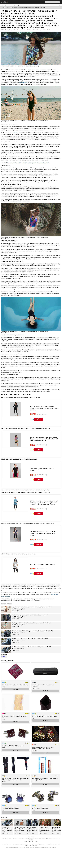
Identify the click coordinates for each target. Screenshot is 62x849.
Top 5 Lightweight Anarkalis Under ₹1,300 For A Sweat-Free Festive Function (32, 623)
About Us (4, 844)
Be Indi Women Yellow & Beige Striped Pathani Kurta (14, 716)
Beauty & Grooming (15, 5)
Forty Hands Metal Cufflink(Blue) (10, 808)
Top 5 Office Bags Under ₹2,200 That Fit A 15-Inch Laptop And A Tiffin (30, 615)
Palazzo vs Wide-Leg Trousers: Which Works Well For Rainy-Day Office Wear (32, 828)
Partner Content (28, 845)
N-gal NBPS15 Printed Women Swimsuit (42, 564)
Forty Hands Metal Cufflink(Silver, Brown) (12, 746)
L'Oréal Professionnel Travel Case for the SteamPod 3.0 (43, 685)
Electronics (25, 5)
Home (3, 7)
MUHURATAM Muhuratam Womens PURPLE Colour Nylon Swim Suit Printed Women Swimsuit (43, 533)
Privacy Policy (47, 844)
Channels (20, 844)
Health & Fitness (48, 5)
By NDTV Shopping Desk (6, 29)
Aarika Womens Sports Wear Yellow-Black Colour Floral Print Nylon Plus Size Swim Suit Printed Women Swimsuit (44, 438)
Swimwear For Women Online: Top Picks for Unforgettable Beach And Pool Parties (28, 163)
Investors (36, 844)
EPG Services (14, 844)
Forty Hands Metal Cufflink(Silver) (40, 808)
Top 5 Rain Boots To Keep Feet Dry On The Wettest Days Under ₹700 (30, 639)
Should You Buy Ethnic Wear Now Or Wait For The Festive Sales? (45, 828)
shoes (15, 132)
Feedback (31, 844)
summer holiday (23, 82)
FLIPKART (31, 841)
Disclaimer (25, 844)
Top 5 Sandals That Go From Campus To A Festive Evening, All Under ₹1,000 (32, 607)
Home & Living (57, 5)
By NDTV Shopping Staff (18, 609)
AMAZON (26, 841)
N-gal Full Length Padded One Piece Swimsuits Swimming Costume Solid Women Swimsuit (44, 408)
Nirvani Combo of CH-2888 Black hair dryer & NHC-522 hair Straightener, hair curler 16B (15, 779)
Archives (35, 845)
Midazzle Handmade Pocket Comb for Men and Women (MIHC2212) (45, 779)
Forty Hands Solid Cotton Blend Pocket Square (44, 716)
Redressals (41, 844)
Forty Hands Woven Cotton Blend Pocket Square (15, 685)
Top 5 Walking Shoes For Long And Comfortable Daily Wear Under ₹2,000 (31, 646)
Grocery (39, 5)
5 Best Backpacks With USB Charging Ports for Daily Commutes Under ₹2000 (32, 631)
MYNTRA (36, 841)
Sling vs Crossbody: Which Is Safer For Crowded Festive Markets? (20, 828)
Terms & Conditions (55, 844)
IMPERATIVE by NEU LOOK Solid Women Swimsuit (42, 469)
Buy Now (15, 689)
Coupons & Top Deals (4, 5)
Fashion (32, 5)
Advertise (9, 844)
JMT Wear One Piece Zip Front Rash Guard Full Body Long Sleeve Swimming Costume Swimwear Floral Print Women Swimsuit (44, 502)
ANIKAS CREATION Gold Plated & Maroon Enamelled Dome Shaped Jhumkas (43, 748)
